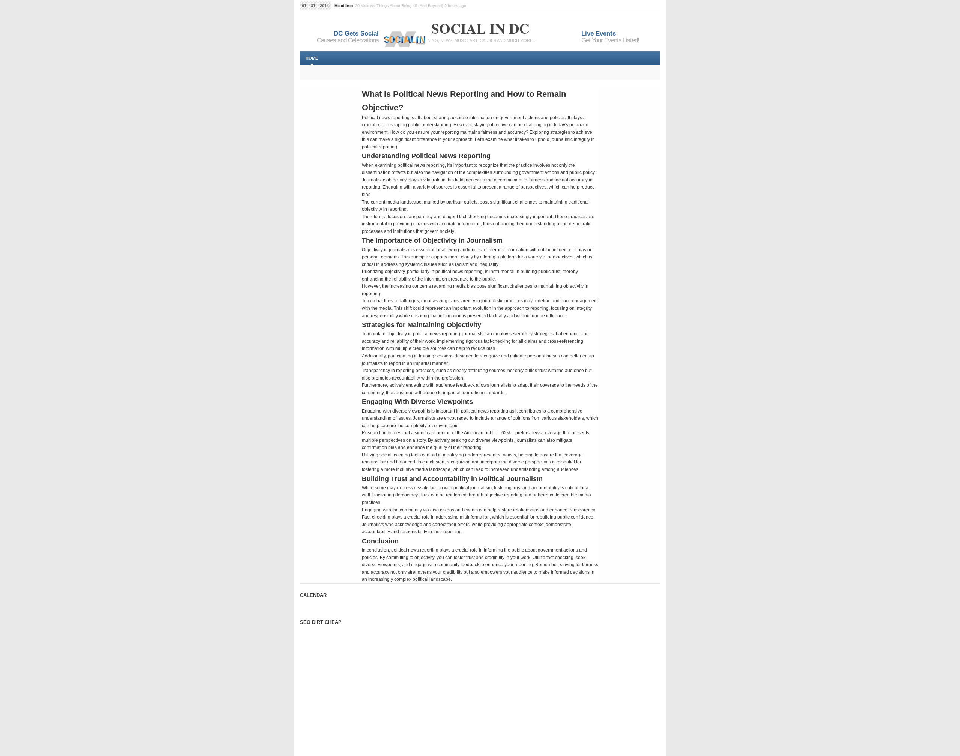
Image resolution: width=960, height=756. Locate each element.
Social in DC (480, 28)
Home (312, 58)
